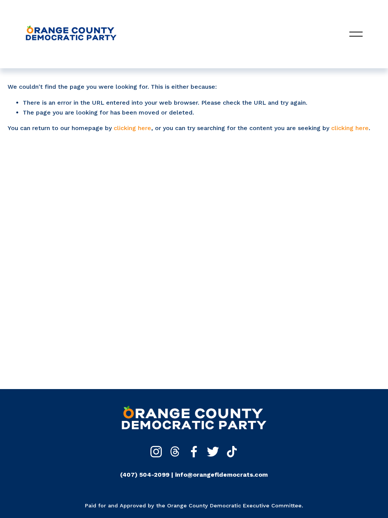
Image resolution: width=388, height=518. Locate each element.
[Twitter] (213, 452)
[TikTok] (232, 452)
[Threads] (175, 452)
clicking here (132, 128)
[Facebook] (194, 452)
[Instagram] (156, 452)
